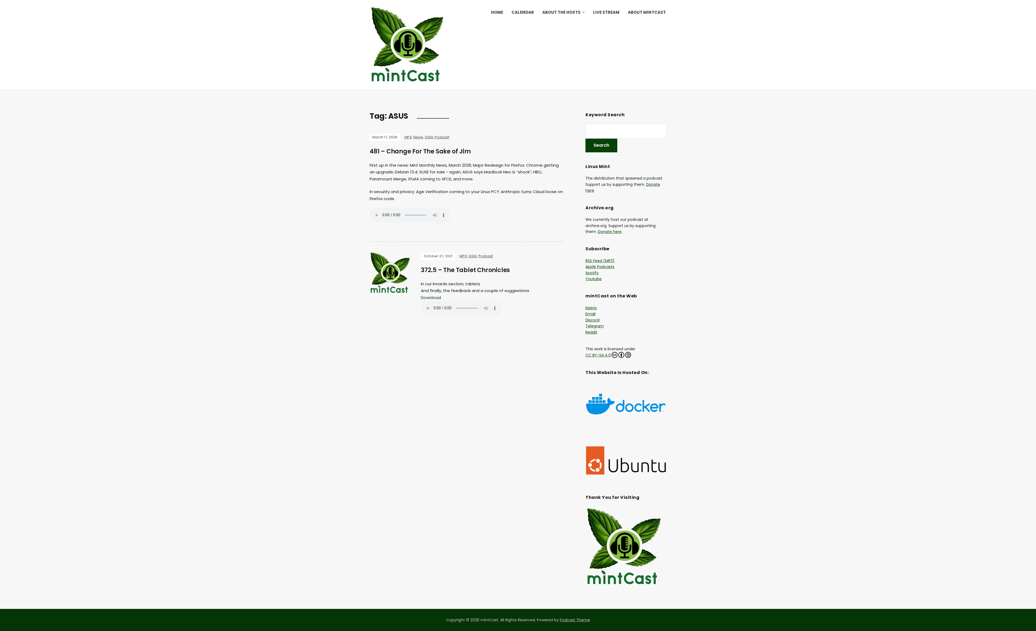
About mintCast (647, 12)
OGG (429, 137)
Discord (592, 320)
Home (497, 12)
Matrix (591, 308)
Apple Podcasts (599, 266)
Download (431, 297)
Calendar (523, 12)
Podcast (442, 137)
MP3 (408, 137)
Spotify (592, 273)
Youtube (593, 279)
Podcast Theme (575, 620)
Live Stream (606, 12)
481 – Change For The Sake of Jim (420, 151)
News (418, 137)
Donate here (610, 231)
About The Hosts (561, 12)
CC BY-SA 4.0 (598, 355)
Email (590, 314)
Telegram (594, 326)
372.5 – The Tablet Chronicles (465, 270)
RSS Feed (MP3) (600, 260)
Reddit (591, 332)
